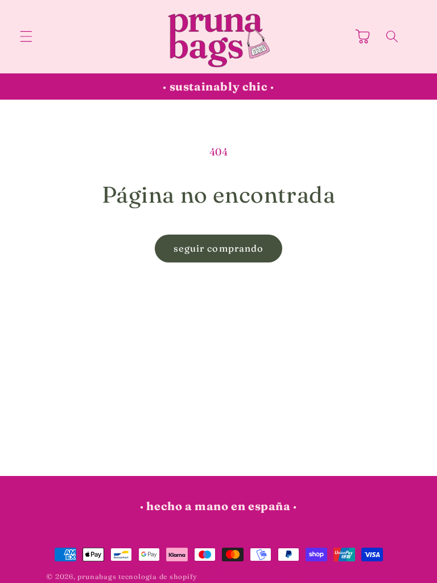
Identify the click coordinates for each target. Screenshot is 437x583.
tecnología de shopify (157, 576)
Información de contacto (346, 576)
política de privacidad (249, 576)
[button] (26, 36)
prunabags (96, 576)
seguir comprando (219, 248)
